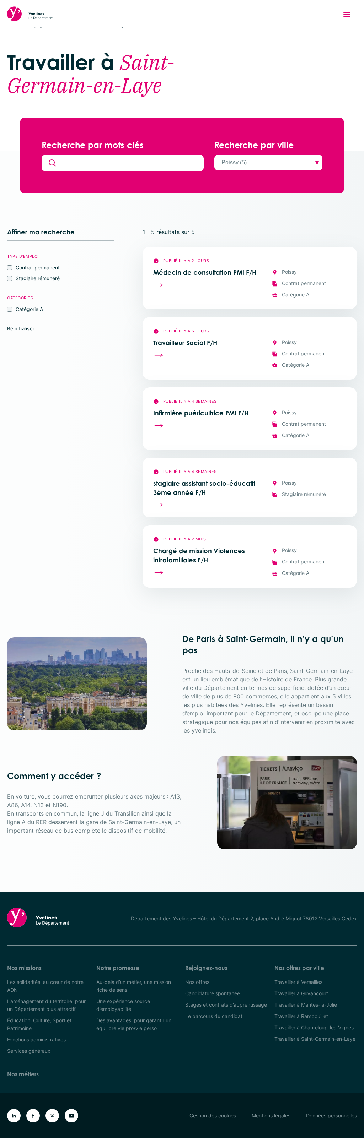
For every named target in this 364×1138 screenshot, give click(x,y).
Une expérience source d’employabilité (123, 1005)
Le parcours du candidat (213, 1016)
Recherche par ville (254, 145)
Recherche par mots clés (93, 145)
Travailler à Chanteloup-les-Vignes (314, 1027)
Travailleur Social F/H (185, 343)
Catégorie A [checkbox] (29, 309)
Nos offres (197, 982)
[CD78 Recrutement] (30, 13)
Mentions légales (271, 1115)
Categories (20, 297)
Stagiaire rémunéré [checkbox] (38, 278)
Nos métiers (23, 1074)
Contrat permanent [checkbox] (38, 268)
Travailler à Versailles (298, 982)
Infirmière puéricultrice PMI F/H (200, 413)
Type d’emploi (23, 256)
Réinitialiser (21, 328)
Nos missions (24, 967)
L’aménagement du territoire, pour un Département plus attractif (46, 1005)
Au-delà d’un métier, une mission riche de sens (133, 986)
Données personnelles (331, 1115)
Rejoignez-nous (206, 967)
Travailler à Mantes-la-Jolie (305, 1005)
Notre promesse (117, 967)
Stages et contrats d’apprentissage (226, 1005)
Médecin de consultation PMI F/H (204, 272)
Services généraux (28, 1051)
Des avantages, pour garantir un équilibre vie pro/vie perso (133, 1024)
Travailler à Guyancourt (301, 993)
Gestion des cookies (212, 1115)
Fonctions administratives (36, 1039)
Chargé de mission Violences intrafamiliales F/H (199, 555)
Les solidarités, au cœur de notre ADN (45, 986)
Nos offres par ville (299, 967)
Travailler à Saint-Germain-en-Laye (314, 1039)
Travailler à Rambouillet (301, 1016)
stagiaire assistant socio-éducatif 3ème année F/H (204, 487)
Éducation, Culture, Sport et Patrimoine (39, 1024)
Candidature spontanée (212, 993)
